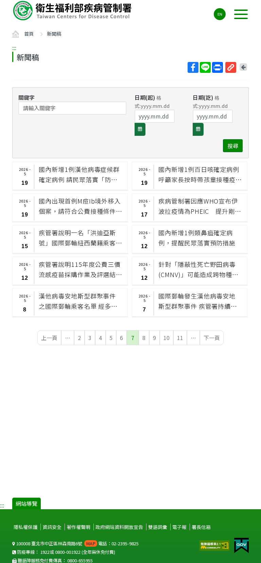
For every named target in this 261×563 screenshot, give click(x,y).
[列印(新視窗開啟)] (217, 67)
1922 (45, 552)
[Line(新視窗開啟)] (205, 67)
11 (180, 338)
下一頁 (212, 338)
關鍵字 (26, 97)
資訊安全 (52, 527)
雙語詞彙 (157, 527)
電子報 (179, 527)
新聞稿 (54, 33)
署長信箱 (201, 527)
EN (220, 14)
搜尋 (232, 146)
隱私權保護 (25, 527)
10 (166, 338)
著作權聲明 (78, 527)
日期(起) (152, 101)
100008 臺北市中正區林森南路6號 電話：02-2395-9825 (77, 543)
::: (14, 48)
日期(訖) (210, 101)
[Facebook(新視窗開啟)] (193, 67)
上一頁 (49, 338)
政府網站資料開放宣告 (119, 527)
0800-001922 (68, 552)
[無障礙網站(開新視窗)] (215, 545)
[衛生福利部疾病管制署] (73, 10)
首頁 (29, 33)
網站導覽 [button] (26, 503)
